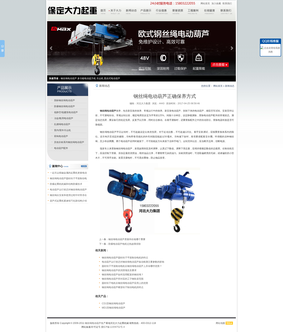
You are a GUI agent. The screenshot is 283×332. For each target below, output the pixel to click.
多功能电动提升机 (86, 78)
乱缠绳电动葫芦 (62, 124)
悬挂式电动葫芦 (112, 78)
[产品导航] (67, 89)
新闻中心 (60, 166)
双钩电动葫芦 (61, 136)
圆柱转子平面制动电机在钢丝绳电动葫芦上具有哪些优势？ (132, 266)
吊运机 (99, 78)
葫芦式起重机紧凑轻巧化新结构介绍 (68, 200)
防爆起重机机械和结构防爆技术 (66, 184)
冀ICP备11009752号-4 (113, 327)
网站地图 (220, 323)
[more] (84, 166)
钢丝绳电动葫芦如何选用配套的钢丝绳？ (122, 274)
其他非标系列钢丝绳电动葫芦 (69, 142)
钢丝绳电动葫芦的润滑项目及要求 (119, 270)
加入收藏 (216, 3)
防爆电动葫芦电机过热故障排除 (124, 244)
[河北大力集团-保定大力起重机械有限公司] (73, 12)
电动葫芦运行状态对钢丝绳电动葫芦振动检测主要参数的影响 (133, 262)
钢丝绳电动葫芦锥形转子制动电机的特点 (122, 287)
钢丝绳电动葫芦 (93, 323)
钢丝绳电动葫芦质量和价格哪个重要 (126, 239)
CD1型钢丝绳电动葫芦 (113, 303)
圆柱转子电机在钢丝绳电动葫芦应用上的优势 (125, 283)
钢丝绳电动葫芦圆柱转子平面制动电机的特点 (125, 257)
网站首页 (205, 3)
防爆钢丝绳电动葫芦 (64, 106)
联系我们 (227, 3)
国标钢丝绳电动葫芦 (64, 100)
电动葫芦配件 (61, 148)
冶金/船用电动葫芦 (63, 118)
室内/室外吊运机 (62, 130)
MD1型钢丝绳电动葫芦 (113, 307)
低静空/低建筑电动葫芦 (66, 112)
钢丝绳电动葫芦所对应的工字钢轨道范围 (122, 278)
